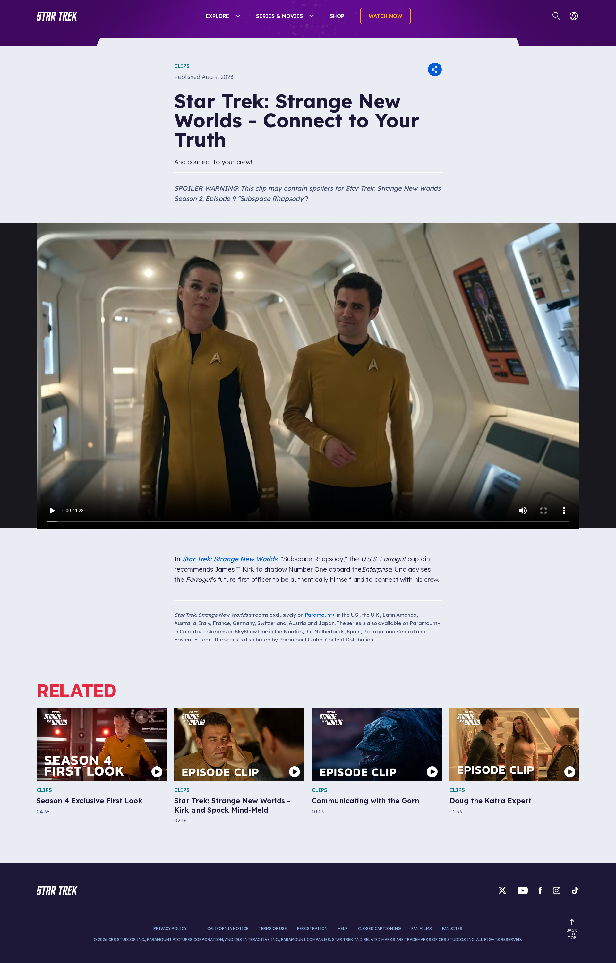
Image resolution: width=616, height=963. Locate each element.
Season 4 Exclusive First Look (89, 800)
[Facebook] (540, 890)
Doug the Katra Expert (490, 800)
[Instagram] (556, 890)
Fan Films (421, 928)
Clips (182, 66)
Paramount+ (320, 615)
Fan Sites (452, 928)
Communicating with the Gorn (365, 800)
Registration (312, 928)
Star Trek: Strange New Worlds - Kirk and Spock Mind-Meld (232, 805)
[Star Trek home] (57, 890)
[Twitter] (502, 890)
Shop (337, 16)
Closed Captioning (379, 928)
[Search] (556, 16)
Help (343, 928)
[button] (57, 16)
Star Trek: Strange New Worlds (230, 559)
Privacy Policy (170, 928)
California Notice (227, 928)
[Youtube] (522, 890)
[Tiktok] (575, 890)
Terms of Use (273, 928)
